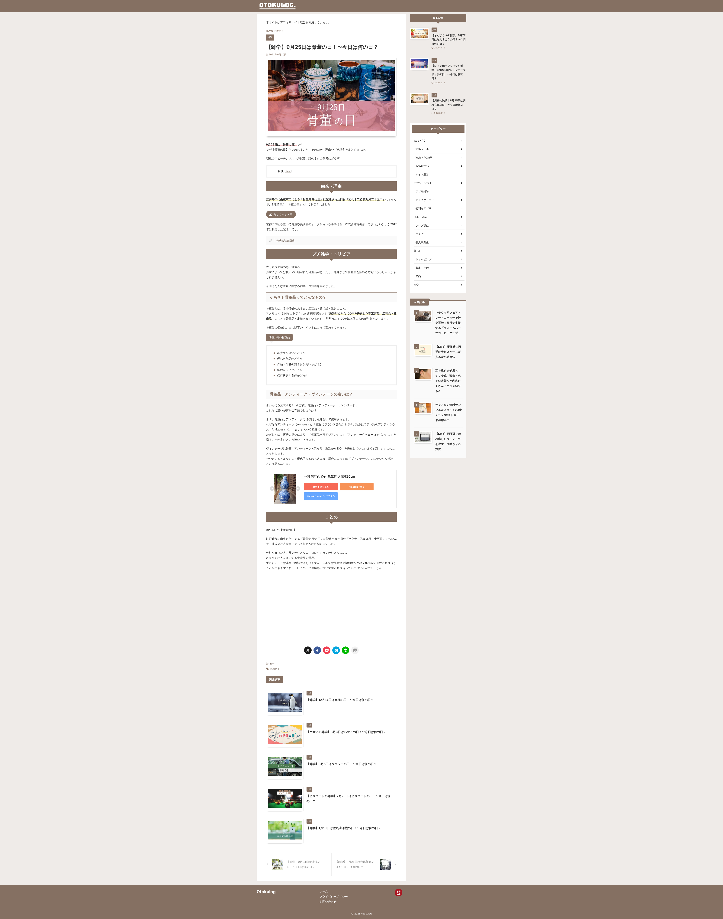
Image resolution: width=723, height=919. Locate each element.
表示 (288, 171)
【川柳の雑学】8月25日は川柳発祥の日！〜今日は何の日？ (449, 104)
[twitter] (308, 650)
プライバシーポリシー (334, 896)
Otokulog (266, 891)
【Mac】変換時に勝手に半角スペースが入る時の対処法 (448, 352)
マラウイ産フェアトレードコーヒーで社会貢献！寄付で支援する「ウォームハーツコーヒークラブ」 (448, 323)
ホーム (324, 891)
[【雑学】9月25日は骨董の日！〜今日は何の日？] (336, 650)
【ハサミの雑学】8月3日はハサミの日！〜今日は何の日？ (346, 732)
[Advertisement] (297, 606)
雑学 (272, 663)
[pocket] (326, 650)
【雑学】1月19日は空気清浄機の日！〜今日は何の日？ (344, 828)
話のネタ (275, 668)
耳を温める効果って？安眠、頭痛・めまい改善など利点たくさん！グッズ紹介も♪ (448, 381)
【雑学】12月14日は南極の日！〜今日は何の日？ (340, 700)
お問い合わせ (328, 901)
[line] (345, 650)
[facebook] (317, 650)
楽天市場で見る (321, 486)
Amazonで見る (357, 486)
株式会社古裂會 (285, 240)
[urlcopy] (355, 650)
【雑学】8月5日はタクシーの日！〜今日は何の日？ (342, 764)
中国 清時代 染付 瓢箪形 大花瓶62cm (329, 476)
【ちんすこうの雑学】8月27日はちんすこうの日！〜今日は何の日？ (449, 39)
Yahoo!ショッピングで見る (321, 496)
